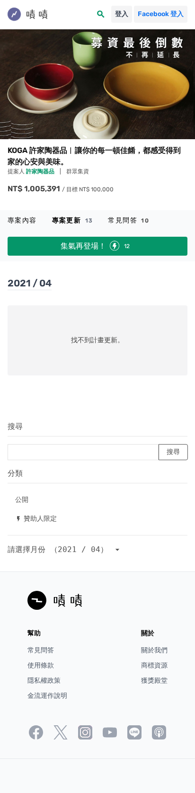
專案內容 (22, 220)
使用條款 (40, 665)
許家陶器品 (41, 171)
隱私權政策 (44, 681)
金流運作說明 (47, 696)
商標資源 (154, 665)
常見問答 (128, 220)
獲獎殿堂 (154, 681)
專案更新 (72, 220)
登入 (121, 14)
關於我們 (154, 650)
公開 (21, 499)
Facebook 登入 (161, 14)
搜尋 (15, 426)
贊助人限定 (36, 518)
